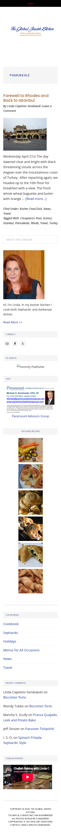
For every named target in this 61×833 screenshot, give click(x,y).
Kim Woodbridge (44, 815)
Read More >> (12, 322)
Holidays (9, 641)
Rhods (35, 223)
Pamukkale (22, 223)
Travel (7, 213)
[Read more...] (36, 198)
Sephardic (10, 632)
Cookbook (11, 624)
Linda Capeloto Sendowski (35, 825)
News (47, 209)
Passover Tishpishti (39, 729)
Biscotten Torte (14, 697)
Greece (47, 218)
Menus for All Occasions (21, 650)
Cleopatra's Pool (30, 218)
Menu (30, 3)
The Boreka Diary (30, 31)
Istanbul (8, 223)
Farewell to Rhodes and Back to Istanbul (25, 98)
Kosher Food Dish (31, 209)
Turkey (53, 223)
